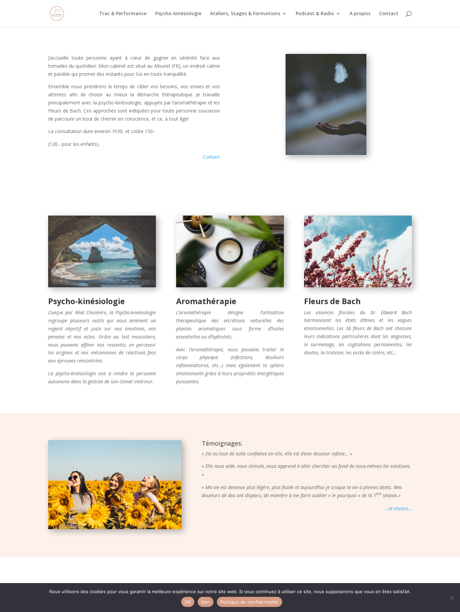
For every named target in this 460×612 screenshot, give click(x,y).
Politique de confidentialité (249, 602)
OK (188, 602)
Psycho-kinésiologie (178, 14)
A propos (360, 14)
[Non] (451, 597)
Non (205, 602)
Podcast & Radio (315, 14)
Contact (388, 14)
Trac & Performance (122, 14)
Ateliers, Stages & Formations (245, 14)
